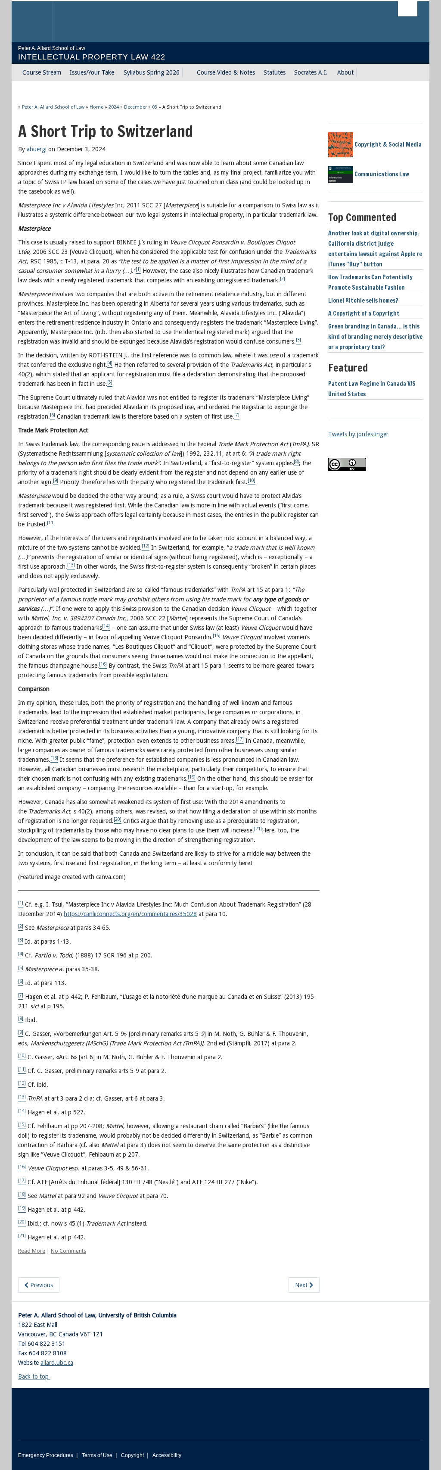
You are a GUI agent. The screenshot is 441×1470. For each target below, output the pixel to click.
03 (154, 107)
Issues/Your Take (92, 72)
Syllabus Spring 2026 (152, 72)
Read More (31, 1251)
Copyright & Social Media (387, 144)
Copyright (132, 1455)
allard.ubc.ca (56, 1362)
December (135, 107)
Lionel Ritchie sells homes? (363, 300)
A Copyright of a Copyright (364, 313)
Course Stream (41, 72)
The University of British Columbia (38, 21)
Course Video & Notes (226, 72)
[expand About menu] (361, 72)
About (345, 72)
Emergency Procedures (45, 1455)
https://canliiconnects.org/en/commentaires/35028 (130, 913)
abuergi (37, 149)
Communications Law (381, 174)
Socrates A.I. (311, 72)
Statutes (275, 72)
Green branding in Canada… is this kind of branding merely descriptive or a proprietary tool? (375, 336)
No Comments (68, 1251)
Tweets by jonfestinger (358, 434)
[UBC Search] (407, 8)
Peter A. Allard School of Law (53, 107)
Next (302, 1285)
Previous (40, 1285)
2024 (114, 107)
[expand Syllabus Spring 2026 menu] (187, 72)
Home (96, 107)
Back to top (34, 1376)
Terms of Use (97, 1455)
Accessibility (166, 1455)
